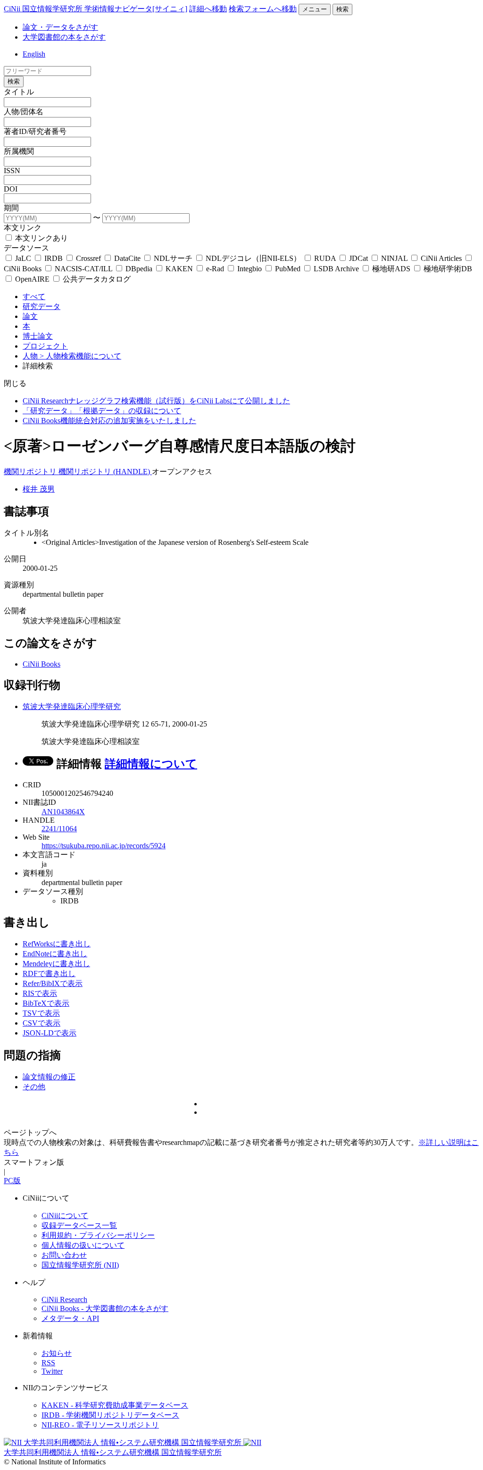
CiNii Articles (441, 258)
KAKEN (179, 269)
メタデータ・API (70, 1318)
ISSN (12, 171)
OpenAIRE (32, 279)
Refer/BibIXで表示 (53, 983)
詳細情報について (151, 764)
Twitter (52, 1371)
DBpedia (139, 269)
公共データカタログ (96, 279)
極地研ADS (391, 269)
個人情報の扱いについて (83, 1245)
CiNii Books (41, 664)
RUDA (325, 258)
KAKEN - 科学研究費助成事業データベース (115, 1405)
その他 (34, 1087)
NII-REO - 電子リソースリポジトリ (100, 1425)
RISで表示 (40, 993)
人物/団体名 (23, 112)
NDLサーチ (173, 258)
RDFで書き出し (49, 973)
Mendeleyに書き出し (56, 964)
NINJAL (394, 258)
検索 (342, 9)
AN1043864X (63, 812)
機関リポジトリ (31, 472)
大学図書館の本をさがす (64, 37)
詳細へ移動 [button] (208, 9)
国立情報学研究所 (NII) (80, 1265)
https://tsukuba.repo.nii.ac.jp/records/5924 (104, 846)
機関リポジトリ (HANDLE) (105, 472)
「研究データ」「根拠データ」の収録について (102, 411)
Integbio (249, 269)
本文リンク (23, 228)
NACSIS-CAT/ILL (83, 269)
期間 (11, 208)
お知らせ (57, 1353)
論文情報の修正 (49, 1077)
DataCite (127, 258)
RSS (48, 1363)
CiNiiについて (65, 1215)
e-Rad (215, 269)
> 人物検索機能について (80, 356)
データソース (26, 248)
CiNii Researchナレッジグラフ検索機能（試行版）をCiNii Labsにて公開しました (156, 401)
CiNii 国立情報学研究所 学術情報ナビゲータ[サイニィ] (95, 9)
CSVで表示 (41, 1023)
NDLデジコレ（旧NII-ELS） (253, 258)
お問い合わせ (64, 1255)
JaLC (23, 258)
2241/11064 (59, 829)
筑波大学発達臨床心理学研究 (72, 706)
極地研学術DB (447, 269)
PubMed (287, 269)
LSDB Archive (336, 269)
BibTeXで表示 (46, 1003)
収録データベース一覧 (79, 1225)
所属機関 (19, 151)
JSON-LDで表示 (49, 1033)
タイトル (19, 92)
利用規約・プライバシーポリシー (98, 1235)
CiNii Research (64, 1299)
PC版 (12, 1181)
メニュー (314, 9)
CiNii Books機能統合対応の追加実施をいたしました (109, 421)
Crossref (88, 258)
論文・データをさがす (60, 27)
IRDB (53, 258)
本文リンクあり (40, 238)
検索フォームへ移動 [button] (263, 9)
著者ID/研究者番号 (35, 131)
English (34, 54)
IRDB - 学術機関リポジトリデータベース (110, 1415)
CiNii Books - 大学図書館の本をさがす (105, 1308)
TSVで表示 (41, 1013)
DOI (10, 189)
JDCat (358, 258)
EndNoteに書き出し (55, 954)
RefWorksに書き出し (57, 944)
